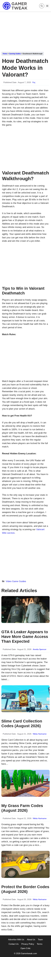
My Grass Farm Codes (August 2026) (22, 808)
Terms (39, 944)
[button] (41, 6)
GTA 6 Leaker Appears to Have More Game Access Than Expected (24, 637)
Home (5, 54)
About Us (31, 939)
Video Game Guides (16, 581)
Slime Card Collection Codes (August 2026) (21, 723)
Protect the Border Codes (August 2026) (25, 889)
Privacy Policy (27, 944)
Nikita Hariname (40, 734)
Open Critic (26, 948)
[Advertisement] (25, 31)
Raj (33, 82)
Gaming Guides (15, 54)
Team (40, 939)
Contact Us (14, 944)
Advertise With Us (16, 939)
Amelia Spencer (39, 649)
